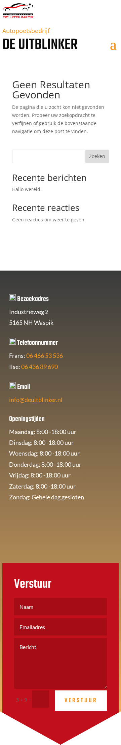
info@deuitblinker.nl (36, 399)
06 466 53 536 (44, 355)
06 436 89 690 (39, 366)
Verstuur (81, 701)
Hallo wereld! (27, 189)
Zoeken (97, 156)
